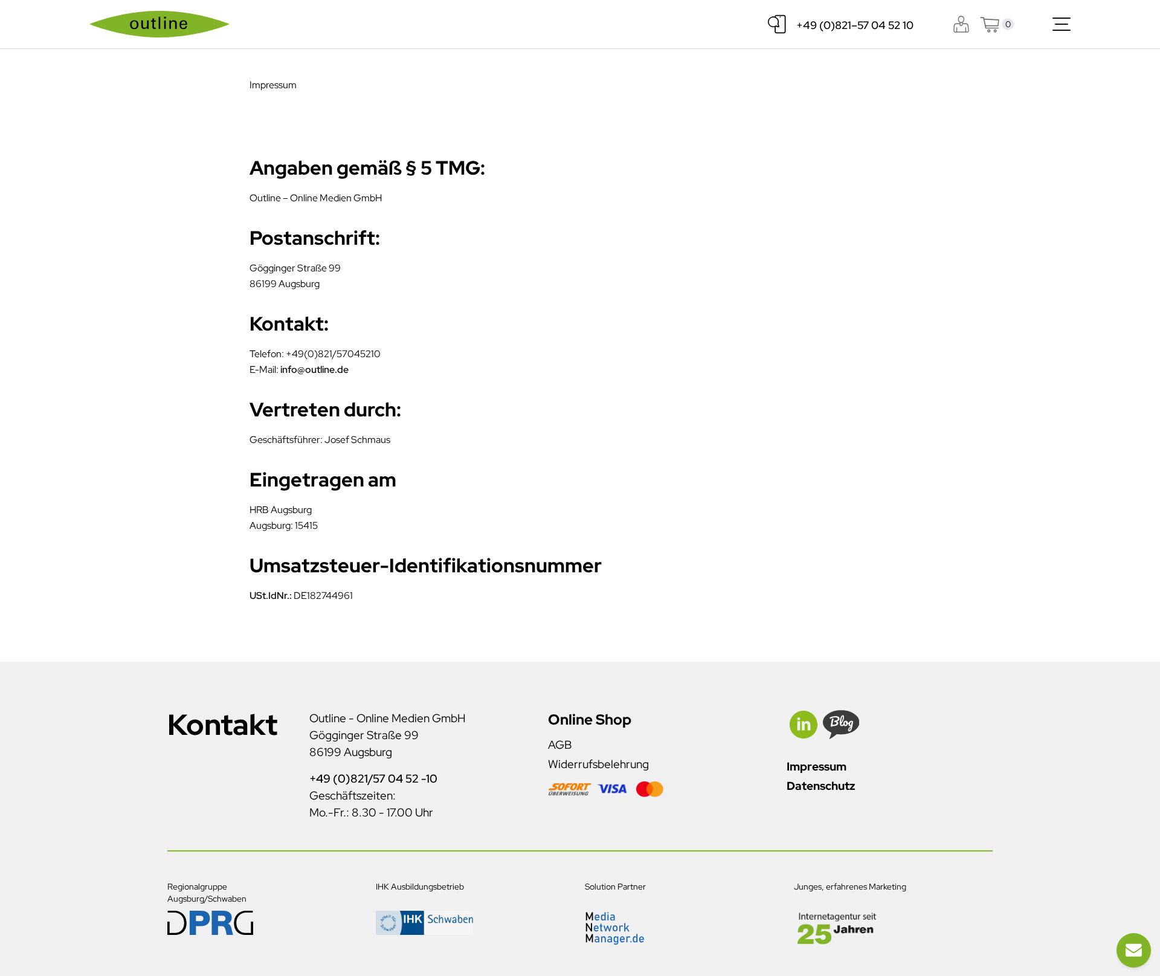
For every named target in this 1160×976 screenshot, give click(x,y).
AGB (560, 744)
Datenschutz (821, 785)
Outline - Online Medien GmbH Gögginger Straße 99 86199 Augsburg (387, 735)
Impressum (816, 766)
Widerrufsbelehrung (598, 764)
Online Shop (589, 719)
